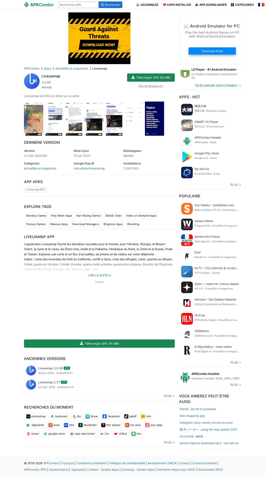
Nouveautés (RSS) (210, 469)
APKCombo (31, 68)
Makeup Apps (59, 224)
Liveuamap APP (39, 237)
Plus (168, 396)
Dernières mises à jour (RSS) (176, 469)
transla (184, 409)
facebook (114, 416)
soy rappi (156, 425)
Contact (184, 463)
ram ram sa (230, 443)
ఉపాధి (199, 436)
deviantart (90, 425)
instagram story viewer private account (206, 422)
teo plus (135, 425)
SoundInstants (58, 469)
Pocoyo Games (36, 224)
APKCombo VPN (35, 469)
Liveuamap (51, 76)
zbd (71, 425)
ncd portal (187, 436)
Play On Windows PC (151, 86)
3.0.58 (35, 155)
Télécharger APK (153, 77)
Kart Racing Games (89, 215)
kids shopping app (192, 415)
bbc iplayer (113, 425)
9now (94, 416)
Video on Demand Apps (141, 215)
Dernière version (42, 142)
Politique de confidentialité (127, 463)
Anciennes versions (45, 358)
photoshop (38, 416)
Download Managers (85, 224)
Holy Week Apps (61, 215)
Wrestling (133, 224)
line (139, 433)
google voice (56, 433)
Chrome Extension (204, 463)
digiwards (37, 425)
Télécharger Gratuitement (216, 85)
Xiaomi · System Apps (104, 469)
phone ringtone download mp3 (200, 443)
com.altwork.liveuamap (89, 168)
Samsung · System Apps (138, 469)
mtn (148, 416)
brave (35, 433)
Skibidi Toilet (113, 215)
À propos (67, 463)
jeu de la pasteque (203, 409)
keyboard (61, 416)
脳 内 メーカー (189, 429)
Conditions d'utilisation (91, 463)
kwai (56, 425)
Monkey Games (36, 215)
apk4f (132, 416)
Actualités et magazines (40, 168)
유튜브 (123, 433)
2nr (107, 433)
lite (79, 416)
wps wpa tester (85, 433)
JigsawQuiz (79, 469)
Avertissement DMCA (162, 463)
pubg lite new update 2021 (219, 429)
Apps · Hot (189, 97)
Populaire (189, 196)
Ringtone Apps (113, 224)
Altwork (47, 87)
